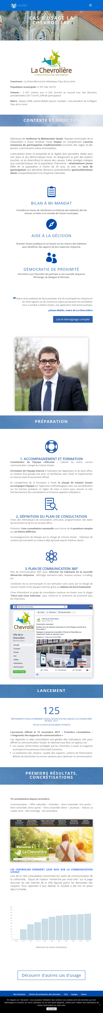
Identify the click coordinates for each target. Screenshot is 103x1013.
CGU (66, 994)
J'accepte (51, 1009)
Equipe (74, 994)
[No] (99, 1004)
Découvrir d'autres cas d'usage (51, 975)
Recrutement (19, 994)
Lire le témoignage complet (73, 319)
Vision (84, 994)
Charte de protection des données (44, 994)
